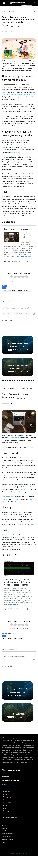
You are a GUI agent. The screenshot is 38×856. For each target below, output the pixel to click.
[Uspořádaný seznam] (12, 314)
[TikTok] (3, 805)
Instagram (8, 800)
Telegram (8, 802)
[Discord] (3, 794)
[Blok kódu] (19, 314)
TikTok (7, 805)
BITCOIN (17, 288)
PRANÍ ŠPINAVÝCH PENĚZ (23, 290)
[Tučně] (3, 314)
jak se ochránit (15, 152)
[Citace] (17, 314)
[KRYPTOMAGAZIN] (17, 3)
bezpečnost (10, 288)
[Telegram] (3, 802)
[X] (3, 808)
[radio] (11, 277)
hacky (28, 288)
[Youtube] (3, 811)
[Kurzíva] (6, 314)
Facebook (8, 797)
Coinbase (11, 179)
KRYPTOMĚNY (11, 290)
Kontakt (4, 785)
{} (23, 313)
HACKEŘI (23, 288)
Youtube (7, 811)
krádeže (4, 290)
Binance (25, 174)
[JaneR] (3, 25)
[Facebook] (3, 797)
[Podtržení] (8, 314)
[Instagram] (3, 800)
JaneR (6, 25)
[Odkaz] (21, 314)
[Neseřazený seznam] (15, 314)
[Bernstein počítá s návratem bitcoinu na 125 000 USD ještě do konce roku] (17, 367)
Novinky (4, 11)
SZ (13, 11)
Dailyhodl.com (11, 285)
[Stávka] (10, 314)
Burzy (9, 11)
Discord (7, 794)
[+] (26, 313)
